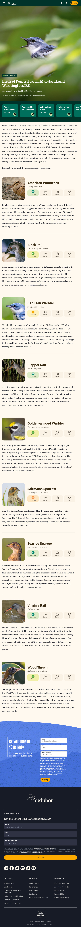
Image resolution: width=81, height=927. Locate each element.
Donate (74, 3)
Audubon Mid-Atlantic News (28, 108)
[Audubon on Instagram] (6, 868)
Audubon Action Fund (12, 903)
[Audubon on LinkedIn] (22, 868)
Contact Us (33, 894)
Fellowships (33, 887)
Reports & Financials (12, 900)
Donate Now (59, 891)
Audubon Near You (61, 883)
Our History (8, 887)
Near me (61, 3)
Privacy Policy (49, 760)
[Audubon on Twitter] (17, 868)
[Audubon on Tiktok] (28, 868)
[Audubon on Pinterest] (33, 868)
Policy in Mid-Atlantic (64, 108)
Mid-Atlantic (10, 75)
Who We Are (9, 883)
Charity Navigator (40, 913)
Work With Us (34, 883)
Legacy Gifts (59, 894)
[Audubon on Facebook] (11, 868)
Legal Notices (30, 924)
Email (43, 739)
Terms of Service (60, 760)
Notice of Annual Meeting (13, 896)
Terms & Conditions (52, 774)
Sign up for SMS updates (38, 898)
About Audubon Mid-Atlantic (10, 110)
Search (66, 3)
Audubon (11, 3)
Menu (4, 3)
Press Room (33, 891)
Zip (42, 746)
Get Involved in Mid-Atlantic (45, 110)
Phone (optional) (46, 752)
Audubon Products (61, 887)
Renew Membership (61, 898)
